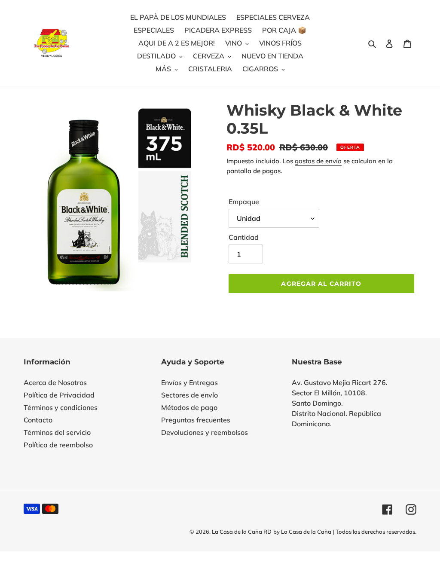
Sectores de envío (189, 395)
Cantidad (244, 237)
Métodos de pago (189, 407)
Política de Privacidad (59, 395)
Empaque (244, 201)
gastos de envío (318, 161)
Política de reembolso (58, 444)
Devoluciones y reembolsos (204, 432)
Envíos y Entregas (189, 382)
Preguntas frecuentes (195, 420)
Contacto (38, 420)
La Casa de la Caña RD (242, 531)
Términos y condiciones (61, 407)
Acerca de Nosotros (55, 382)
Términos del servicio (57, 432)
